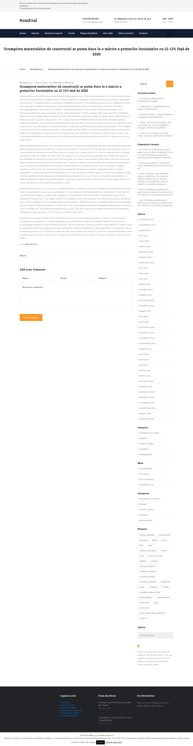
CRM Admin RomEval (63, 82)
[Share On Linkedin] (46, 255)
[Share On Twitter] (31, 255)
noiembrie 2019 (146, 333)
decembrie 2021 (147, 263)
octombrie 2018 (146, 403)
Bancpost (143, 540)
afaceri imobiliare (147, 535)
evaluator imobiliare (148, 582)
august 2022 (145, 230)
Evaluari (143, 438)
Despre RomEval (88, 33)
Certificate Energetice (69, 716)
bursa (164, 540)
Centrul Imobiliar (67, 705)
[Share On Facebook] (38, 255)
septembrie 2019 (147, 343)
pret (156, 603)
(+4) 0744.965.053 (90, 18)
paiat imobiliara (146, 597)
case (150, 545)
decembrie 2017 (147, 419)
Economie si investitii (149, 433)
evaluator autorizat (147, 571)
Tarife (71, 33)
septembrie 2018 (147, 408)
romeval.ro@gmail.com (92, 22)
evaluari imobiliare (147, 566)
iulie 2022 (143, 236)
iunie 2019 (144, 360)
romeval (143, 618)
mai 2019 (143, 365)
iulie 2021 (143, 268)
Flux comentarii (146, 479)
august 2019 (145, 349)
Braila (154, 540)
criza (142, 556)
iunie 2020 (144, 322)
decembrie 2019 (147, 327)
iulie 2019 (143, 354)
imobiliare (153, 587)
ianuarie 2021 (145, 295)
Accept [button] (100, 742)
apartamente (164, 535)
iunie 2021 (144, 273)
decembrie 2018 (147, 392)
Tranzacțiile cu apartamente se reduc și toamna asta (115, 719)
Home (23, 33)
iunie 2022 (144, 241)
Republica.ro (32, 244)
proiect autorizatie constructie (152, 613)
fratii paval (165, 582)
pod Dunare (144, 603)
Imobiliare (144, 449)
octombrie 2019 (146, 338)
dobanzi (143, 561)
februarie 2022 (146, 252)
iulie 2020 (143, 316)
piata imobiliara (163, 597)
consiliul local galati (148, 551)
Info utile (108, 33)
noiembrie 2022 (146, 219)
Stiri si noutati (125, 33)
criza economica (155, 556)
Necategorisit (26, 82)
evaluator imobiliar (147, 577)
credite (164, 551)
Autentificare (145, 468)
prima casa (144, 608)
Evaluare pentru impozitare (71, 710)
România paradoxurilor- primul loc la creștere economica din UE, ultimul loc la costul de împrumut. (155, 192)
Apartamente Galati (68, 708)
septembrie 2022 (147, 225)
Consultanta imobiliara (69, 713)
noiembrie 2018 (146, 397)
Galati (142, 587)
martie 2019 (145, 376)
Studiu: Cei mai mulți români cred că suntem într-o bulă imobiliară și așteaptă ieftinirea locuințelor (154, 125)
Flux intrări (144, 474)
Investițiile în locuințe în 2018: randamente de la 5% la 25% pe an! (155, 165)
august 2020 (145, 311)
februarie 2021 (146, 289)
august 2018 (145, 413)
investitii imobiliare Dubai (150, 592)
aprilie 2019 (144, 370)
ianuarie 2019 (145, 386)
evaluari (154, 561)
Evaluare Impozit (53, 33)
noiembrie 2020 (146, 306)
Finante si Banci (146, 444)
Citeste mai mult (113, 742)
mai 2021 (143, 279)
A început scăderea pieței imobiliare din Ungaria (114, 703)
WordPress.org (146, 485)
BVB (141, 545)
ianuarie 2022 (145, 257)
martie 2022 (145, 246)
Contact (143, 33)
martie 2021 (145, 284)
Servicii (35, 33)
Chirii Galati (65, 702)
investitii (165, 587)
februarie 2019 (146, 381)
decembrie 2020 (147, 300)
